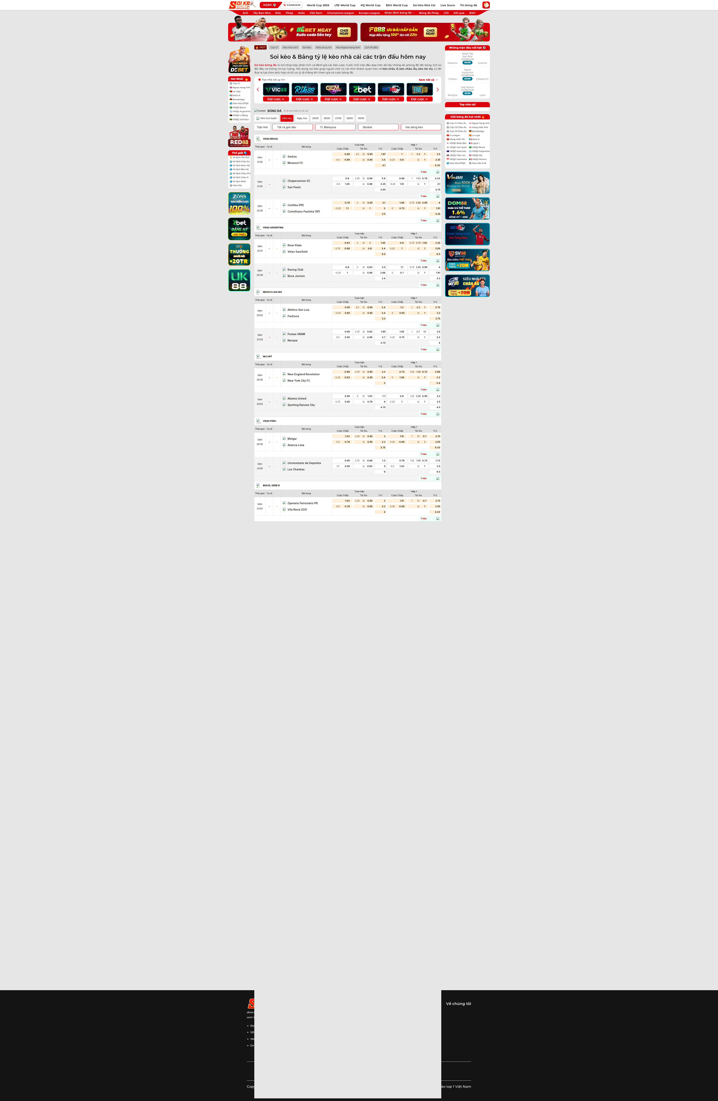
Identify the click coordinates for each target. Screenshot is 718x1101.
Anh (245, 12)
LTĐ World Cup (345, 5)
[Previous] (258, 89)
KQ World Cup (371, 5)
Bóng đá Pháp (429, 12)
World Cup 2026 (318, 5)
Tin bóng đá (468, 5)
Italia (301, 12)
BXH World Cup (397, 5)
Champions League (340, 12)
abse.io (251, 1012)
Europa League (369, 12)
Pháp (289, 12)
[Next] (437, 89)
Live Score (448, 5)
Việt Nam (316, 12)
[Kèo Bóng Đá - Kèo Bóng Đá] (242, 5)
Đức (278, 12)
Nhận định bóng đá (398, 12)
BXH (472, 12)
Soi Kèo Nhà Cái (424, 5)
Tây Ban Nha (262, 12)
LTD (446, 12)
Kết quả (459, 12)
